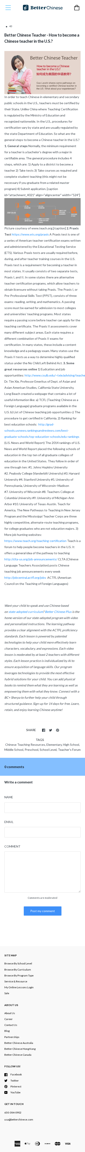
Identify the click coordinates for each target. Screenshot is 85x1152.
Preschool (31, 749)
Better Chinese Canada (17, 1054)
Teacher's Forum (69, 749)
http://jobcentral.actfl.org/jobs (25, 577)
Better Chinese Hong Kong (20, 1048)
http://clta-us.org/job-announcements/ (30, 559)
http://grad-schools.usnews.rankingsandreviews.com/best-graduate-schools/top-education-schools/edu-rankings (41, 430)
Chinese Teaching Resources (25, 744)
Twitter (14, 1080)
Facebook (16, 1074)
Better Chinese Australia (18, 1043)
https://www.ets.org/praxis (30, 234)
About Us (9, 1013)
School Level (48, 749)
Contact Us (10, 1025)
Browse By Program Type (19, 975)
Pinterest (15, 1086)
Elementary (54, 744)
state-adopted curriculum (25, 612)
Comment (12, 846)
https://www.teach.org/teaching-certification (35, 541)
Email (9, 822)
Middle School (13, 749)
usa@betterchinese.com (18, 1119)
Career (8, 1019)
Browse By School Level (18, 963)
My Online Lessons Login (19, 987)
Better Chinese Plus (58, 612)
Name (8, 797)
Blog (7, 1030)
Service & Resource (15, 981)
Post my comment (42, 911)
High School (71, 744)
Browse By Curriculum (17, 969)
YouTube (15, 1092)
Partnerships (11, 1037)
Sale (6, 993)
